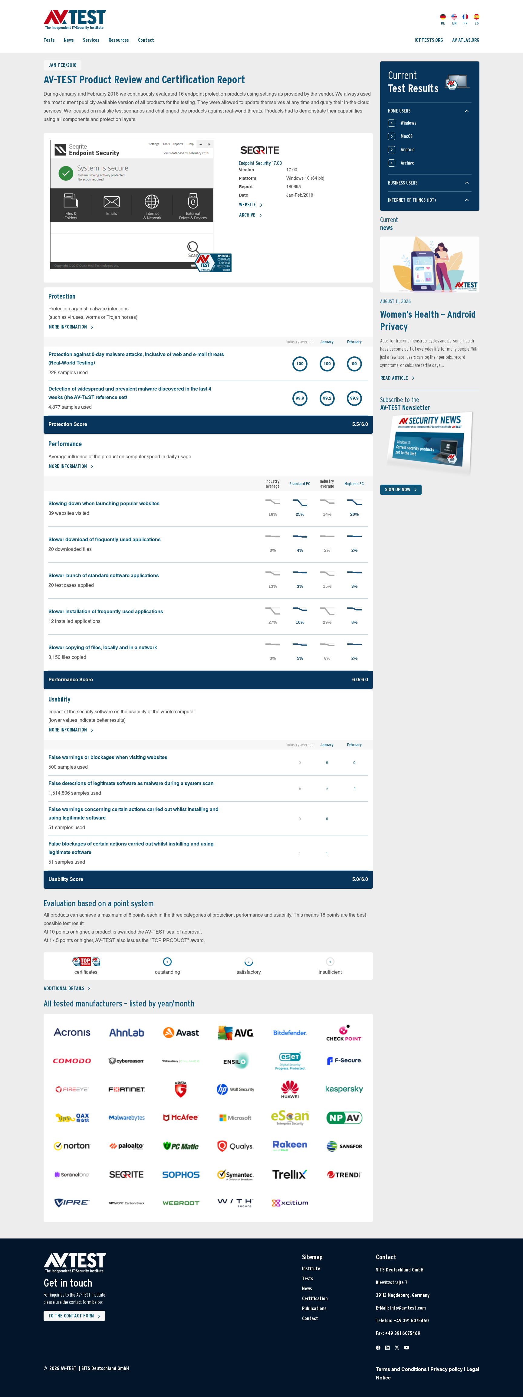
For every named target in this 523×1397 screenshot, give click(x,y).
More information (68, 327)
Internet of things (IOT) (412, 200)
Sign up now (397, 489)
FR (465, 23)
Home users (399, 111)
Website (247, 205)
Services (91, 40)
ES (477, 23)
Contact (146, 40)
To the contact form (71, 1316)
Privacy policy (446, 1369)
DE (443, 23)
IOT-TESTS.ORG (429, 40)
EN (454, 23)
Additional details (64, 988)
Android (407, 149)
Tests (49, 40)
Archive (247, 215)
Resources (119, 40)
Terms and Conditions (401, 1369)
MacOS (407, 136)
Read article (394, 378)
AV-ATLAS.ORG (465, 40)
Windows (408, 123)
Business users (402, 183)
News (69, 40)
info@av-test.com (408, 1308)
